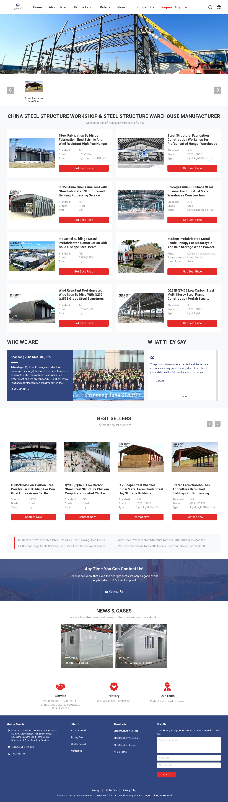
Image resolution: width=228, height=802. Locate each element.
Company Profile (79, 730)
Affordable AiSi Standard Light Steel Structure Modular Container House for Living (63, 540)
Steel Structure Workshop (126, 731)
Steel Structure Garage (124, 745)
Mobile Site (111, 790)
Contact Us (76, 751)
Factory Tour (77, 737)
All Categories (121, 752)
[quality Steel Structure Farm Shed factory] (34, 86)
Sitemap (95, 790)
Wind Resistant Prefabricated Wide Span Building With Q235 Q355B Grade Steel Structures (81, 294)
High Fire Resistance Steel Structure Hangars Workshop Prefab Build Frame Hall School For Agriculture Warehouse (86, 493)
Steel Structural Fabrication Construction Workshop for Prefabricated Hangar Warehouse (192, 140)
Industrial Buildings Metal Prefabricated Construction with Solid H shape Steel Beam (83, 243)
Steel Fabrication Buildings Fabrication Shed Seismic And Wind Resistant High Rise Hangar (83, 140)
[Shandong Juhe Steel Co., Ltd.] (17, 6)
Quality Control (78, 744)
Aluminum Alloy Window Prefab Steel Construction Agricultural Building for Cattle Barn (63, 546)
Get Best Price (83, 168)
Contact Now (33, 517)
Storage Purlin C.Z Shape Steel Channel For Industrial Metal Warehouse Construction (190, 191)
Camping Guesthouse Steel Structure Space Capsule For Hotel (140, 489)
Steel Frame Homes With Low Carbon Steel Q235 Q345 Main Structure (194, 489)
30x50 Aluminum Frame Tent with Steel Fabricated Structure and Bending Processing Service (83, 191)
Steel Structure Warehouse (126, 738)
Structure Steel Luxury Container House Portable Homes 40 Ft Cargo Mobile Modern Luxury (162, 540)
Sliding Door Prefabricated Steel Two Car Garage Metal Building (32, 489)
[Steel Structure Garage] (108, 375)
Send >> (166, 774)
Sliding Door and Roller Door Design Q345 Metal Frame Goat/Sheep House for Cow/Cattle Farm (162, 546)
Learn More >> (20, 389)
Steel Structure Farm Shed (34, 100)
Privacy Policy (129, 790)
